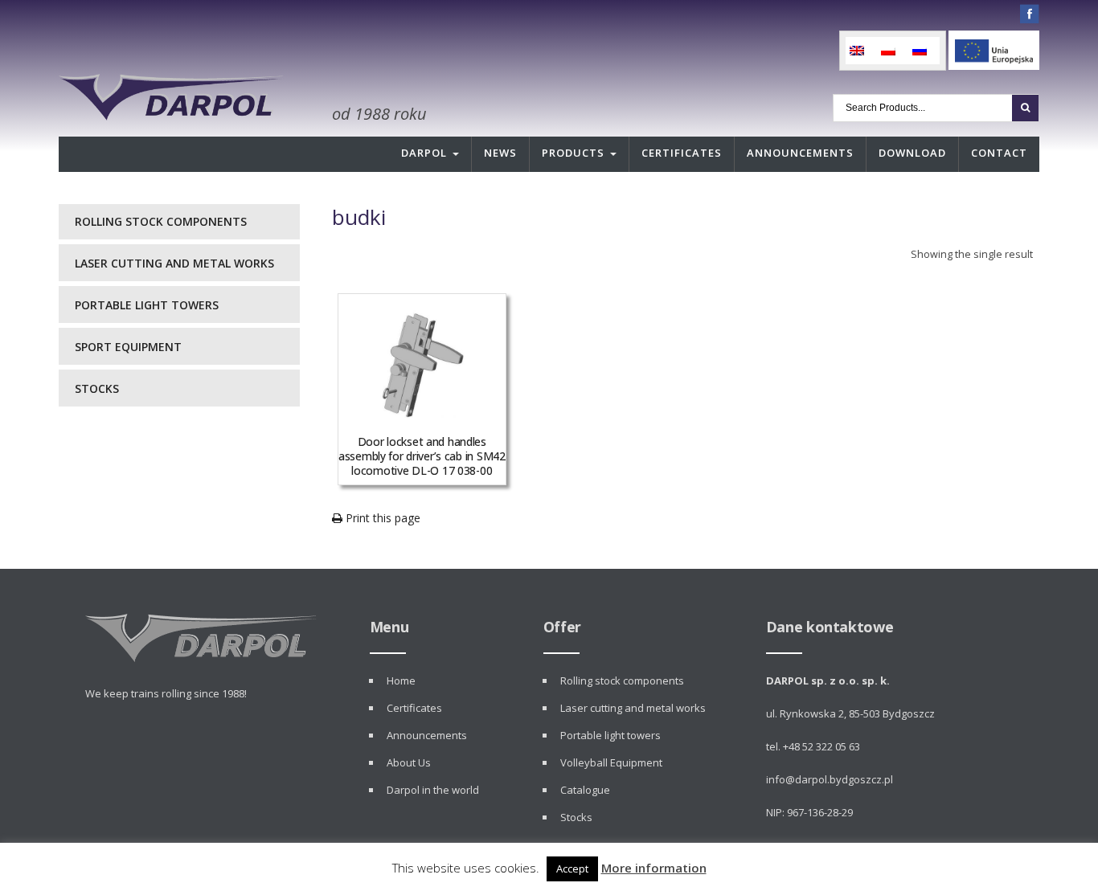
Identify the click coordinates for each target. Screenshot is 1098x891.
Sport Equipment (128, 346)
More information (654, 868)
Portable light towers (147, 305)
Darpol (424, 152)
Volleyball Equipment (611, 762)
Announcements (800, 152)
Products (573, 152)
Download (912, 152)
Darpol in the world (433, 790)
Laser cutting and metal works (174, 263)
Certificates (681, 152)
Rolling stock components (161, 221)
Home (401, 680)
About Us (409, 762)
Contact (999, 152)
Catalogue (585, 790)
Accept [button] (572, 868)
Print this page (381, 517)
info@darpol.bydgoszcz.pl (829, 779)
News (500, 152)
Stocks (97, 388)
